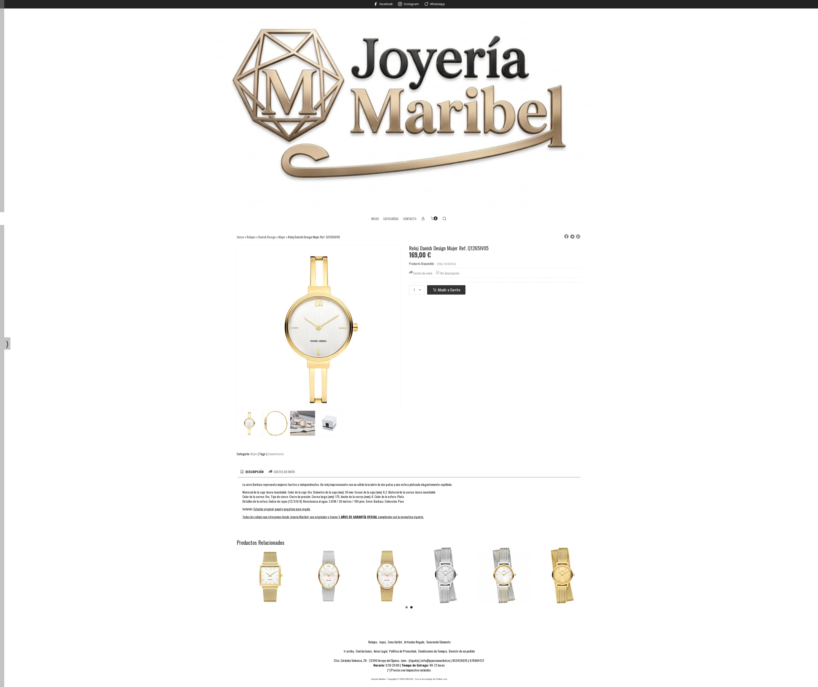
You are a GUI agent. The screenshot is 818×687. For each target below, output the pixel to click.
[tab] (251, 471)
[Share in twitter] (572, 237)
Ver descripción (449, 273)
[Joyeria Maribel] (409, 110)
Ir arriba (349, 651)
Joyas (382, 642)
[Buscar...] (444, 218)
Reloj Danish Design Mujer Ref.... (270, 579)
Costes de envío (422, 273)
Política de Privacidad (402, 651)
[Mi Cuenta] (423, 218)
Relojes (372, 642)
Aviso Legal (380, 651)
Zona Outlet (395, 642)
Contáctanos (364, 651)
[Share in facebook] (566, 237)
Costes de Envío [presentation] (284, 471)
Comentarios (276, 453)
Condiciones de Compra (432, 651)
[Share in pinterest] (578, 237)
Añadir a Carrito (448, 289)
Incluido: (247, 509)
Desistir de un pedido (462, 651)
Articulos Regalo (414, 642)
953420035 (460, 660)
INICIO (375, 218)
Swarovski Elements (438, 642)
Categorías (391, 218)
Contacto (409, 218)
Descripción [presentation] (254, 471)
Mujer (253, 453)
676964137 (477, 660)
